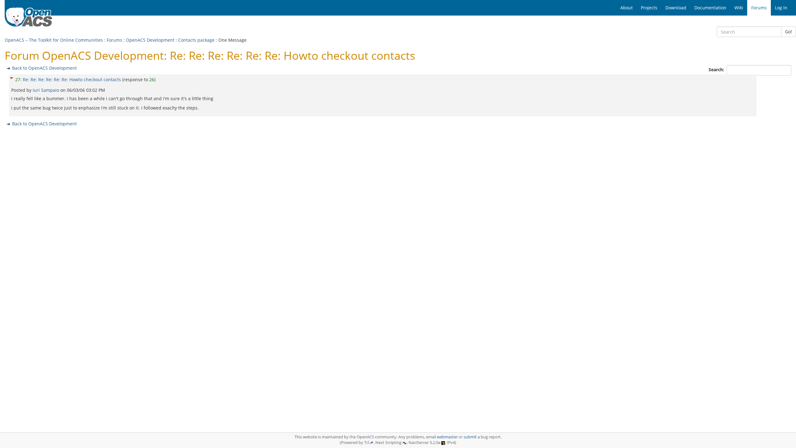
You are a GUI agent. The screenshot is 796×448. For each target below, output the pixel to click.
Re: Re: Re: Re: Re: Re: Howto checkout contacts (72, 79)
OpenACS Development (150, 40)
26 (151, 79)
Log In (781, 8)
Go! (788, 32)
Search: (717, 69)
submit (470, 437)
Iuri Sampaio (46, 90)
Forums (114, 40)
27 (17, 79)
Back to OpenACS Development (44, 68)
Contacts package (196, 40)
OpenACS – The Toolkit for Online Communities (54, 40)
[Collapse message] (11, 77)
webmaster (447, 437)
